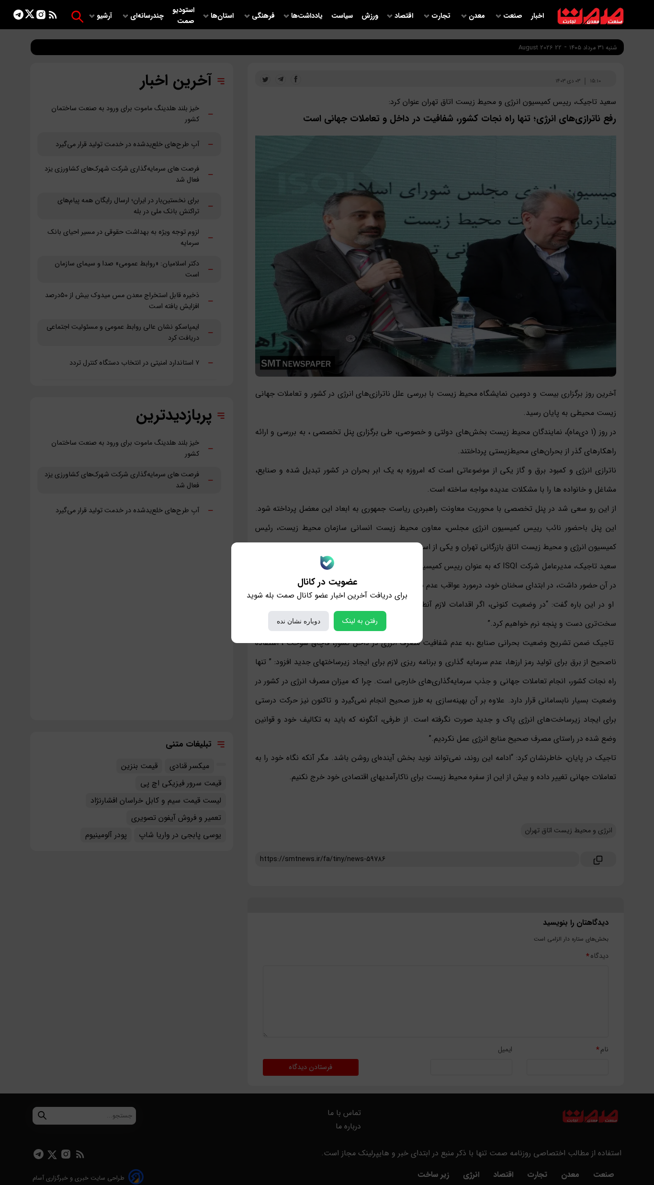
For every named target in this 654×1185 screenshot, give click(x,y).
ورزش (369, 16)
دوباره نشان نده (298, 621)
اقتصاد (405, 16)
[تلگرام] (18, 16)
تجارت (441, 16)
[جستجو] (77, 16)
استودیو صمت (183, 16)
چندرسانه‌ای (148, 16)
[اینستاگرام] (41, 16)
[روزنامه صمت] (590, 16)
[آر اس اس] (53, 16)
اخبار (537, 16)
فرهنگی (263, 16)
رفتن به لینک (360, 621)
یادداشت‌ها (308, 16)
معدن (478, 16)
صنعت (513, 16)
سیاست (343, 16)
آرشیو (105, 16)
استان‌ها (223, 16)
